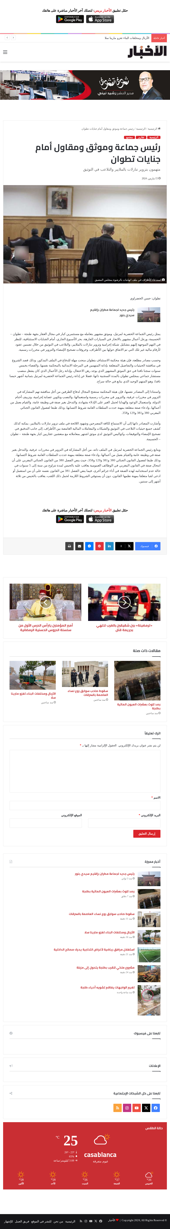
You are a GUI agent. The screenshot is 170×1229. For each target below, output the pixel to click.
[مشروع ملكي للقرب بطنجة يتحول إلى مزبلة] (149, 973)
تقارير (141, 137)
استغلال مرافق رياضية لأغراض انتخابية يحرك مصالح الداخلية (112, 38)
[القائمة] (5, 53)
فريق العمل (22, 1221)
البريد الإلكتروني (149, 815)
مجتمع (129, 137)
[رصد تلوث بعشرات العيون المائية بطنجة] (137, 680)
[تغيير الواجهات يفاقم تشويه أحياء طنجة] (149, 1000)
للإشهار (8, 1221)
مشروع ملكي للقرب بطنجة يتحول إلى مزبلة (105, 967)
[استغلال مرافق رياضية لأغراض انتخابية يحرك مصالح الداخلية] (149, 954)
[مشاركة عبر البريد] (79, 546)
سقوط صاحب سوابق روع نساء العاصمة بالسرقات (88, 693)
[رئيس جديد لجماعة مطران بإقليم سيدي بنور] (148, 314)
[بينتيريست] (99, 546)
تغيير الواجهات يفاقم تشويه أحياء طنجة (107, 987)
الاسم (155, 797)
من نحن (58, 1221)
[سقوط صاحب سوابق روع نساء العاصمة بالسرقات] (85, 674)
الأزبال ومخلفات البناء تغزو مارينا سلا (33, 695)
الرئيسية (153, 128)
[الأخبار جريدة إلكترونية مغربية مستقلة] (147, 52)
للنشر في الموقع (41, 1221)
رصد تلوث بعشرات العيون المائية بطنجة (138, 706)
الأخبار (111, 1220)
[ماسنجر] (89, 546)
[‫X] (146, 1108)
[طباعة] (69, 546)
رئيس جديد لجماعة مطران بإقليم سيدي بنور (112, 312)
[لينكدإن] (109, 546)
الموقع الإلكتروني (71, 815)
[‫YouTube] (136, 1108)
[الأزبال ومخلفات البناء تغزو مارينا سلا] (33, 675)
